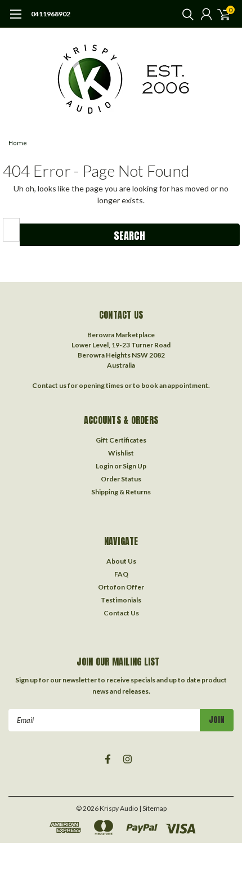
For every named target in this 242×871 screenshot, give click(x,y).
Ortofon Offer (121, 587)
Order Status (121, 479)
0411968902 (50, 14)
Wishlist (121, 453)
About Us (121, 561)
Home (17, 143)
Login (104, 466)
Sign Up (134, 466)
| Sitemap (153, 808)
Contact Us (121, 613)
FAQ (121, 574)
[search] (185, 14)
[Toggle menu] (15, 20)
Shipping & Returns (121, 492)
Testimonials (121, 600)
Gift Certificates (121, 440)
